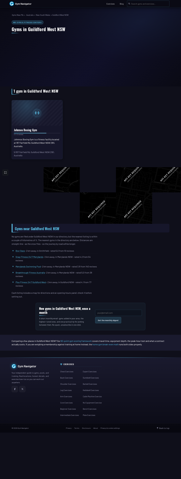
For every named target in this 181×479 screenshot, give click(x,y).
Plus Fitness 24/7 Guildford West (31, 282)
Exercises (110, 4)
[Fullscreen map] (5, 172)
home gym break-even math (105, 344)
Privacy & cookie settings (110, 428)
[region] (90, 195)
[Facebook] (15, 389)
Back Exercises (66, 378)
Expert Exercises (90, 371)
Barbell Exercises (90, 384)
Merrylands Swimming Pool (28, 266)
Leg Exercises (66, 390)
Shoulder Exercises (68, 384)
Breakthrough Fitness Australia (30, 272)
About (95, 428)
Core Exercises (66, 403)
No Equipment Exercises (92, 403)
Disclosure (86, 428)
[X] (22, 389)
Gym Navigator (27, 366)
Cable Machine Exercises (92, 396)
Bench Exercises (89, 409)
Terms (76, 428)
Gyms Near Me (17, 15)
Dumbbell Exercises (91, 378)
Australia (30, 15)
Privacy (69, 428)
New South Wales (43, 15)
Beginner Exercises (68, 409)
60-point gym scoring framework (76, 341)
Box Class (20, 250)
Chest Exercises (66, 371)
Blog (122, 4)
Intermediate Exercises (69, 415)
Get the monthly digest (108, 320)
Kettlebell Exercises (91, 390)
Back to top (164, 428)
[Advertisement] (90, 58)
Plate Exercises (89, 415)
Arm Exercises (66, 396)
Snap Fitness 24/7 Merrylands (29, 256)
